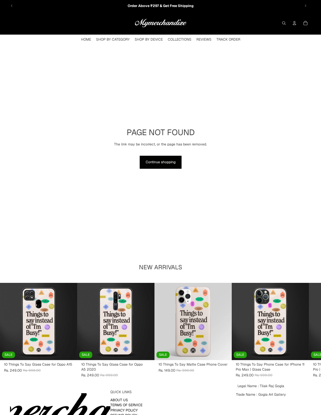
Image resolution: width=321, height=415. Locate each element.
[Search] (283, 23)
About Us (119, 400)
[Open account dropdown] (294, 23)
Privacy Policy (124, 410)
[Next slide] (305, 5)
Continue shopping (161, 162)
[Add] (69, 352)
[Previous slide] (11, 5)
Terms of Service (126, 405)
